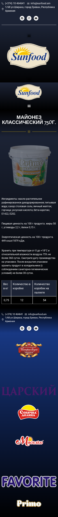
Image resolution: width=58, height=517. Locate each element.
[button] (29, 35)
